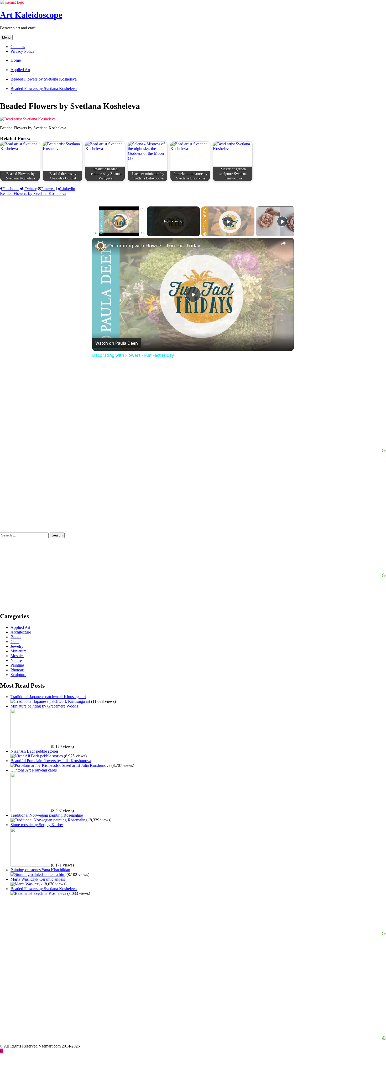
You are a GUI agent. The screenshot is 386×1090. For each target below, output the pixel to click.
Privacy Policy (23, 51)
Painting (17, 665)
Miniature (19, 651)
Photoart (17, 670)
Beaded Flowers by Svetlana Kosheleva (33, 193)
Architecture (21, 632)
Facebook (10, 189)
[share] (283, 243)
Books (16, 637)
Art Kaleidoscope (31, 15)
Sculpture (18, 674)
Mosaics (17, 655)
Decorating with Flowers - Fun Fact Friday (154, 245)
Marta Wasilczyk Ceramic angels (38, 879)
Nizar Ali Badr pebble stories (35, 751)
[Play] (95, 233)
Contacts (18, 46)
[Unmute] (101, 233)
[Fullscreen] (142, 233)
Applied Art (20, 627)
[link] (100, 246)
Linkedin (67, 189)
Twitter (30, 189)
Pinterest (48, 189)
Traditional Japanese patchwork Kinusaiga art (48, 696)
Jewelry (17, 646)
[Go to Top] (1, 1051)
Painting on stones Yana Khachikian (40, 870)
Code (15, 641)
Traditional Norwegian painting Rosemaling (47, 815)
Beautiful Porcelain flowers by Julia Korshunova (51, 760)
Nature (16, 660)
